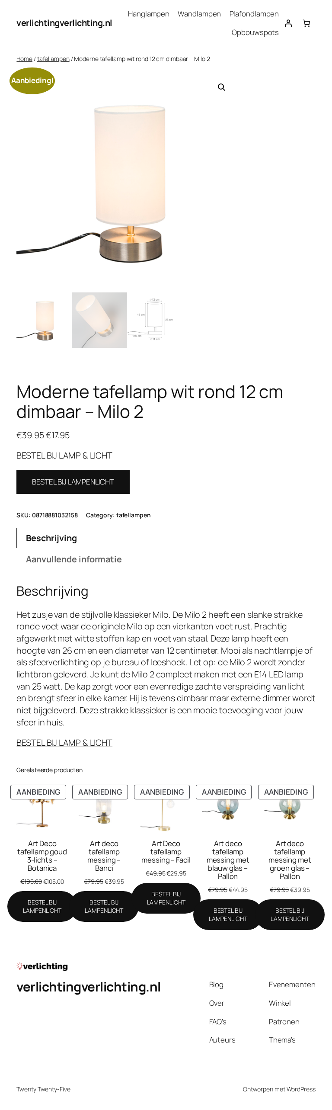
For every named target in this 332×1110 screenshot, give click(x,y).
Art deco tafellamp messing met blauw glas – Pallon (228, 859)
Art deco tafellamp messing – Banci (104, 855)
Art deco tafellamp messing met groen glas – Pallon (289, 859)
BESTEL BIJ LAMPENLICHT (73, 482)
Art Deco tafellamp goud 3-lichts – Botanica (42, 855)
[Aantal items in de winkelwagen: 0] (306, 23)
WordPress (301, 1089)
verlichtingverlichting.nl (64, 23)
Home (24, 59)
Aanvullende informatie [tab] (74, 559)
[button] (222, 87)
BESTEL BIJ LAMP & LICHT (64, 742)
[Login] (288, 23)
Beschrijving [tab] (51, 538)
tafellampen (53, 59)
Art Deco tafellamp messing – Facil (166, 851)
